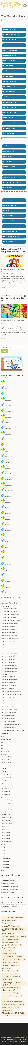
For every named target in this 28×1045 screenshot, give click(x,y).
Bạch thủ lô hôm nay (8, 933)
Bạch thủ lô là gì (21, 936)
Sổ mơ (6, 592)
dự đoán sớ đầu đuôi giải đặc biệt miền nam (13, 730)
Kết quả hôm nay (5, 751)
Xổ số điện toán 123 (8, 462)
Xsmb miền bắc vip (5, 647)
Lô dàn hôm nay (6, 993)
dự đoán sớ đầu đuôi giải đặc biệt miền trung (13, 694)
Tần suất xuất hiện (8, 541)
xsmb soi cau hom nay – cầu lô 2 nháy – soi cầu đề (12, 5)
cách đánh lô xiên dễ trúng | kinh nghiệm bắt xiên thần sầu (13, 298)
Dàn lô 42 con (14, 974)
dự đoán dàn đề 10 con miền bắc (10, 635)
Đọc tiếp (3, 287)
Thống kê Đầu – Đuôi (8, 530)
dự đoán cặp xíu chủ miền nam (9, 709)
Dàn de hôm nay (15, 965)
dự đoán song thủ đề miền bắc (9, 665)
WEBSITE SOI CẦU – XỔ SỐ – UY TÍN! (10, 603)
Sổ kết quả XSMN (8, 411)
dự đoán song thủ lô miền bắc (9, 671)
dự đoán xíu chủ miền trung (8, 700)
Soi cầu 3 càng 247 (5, 998)
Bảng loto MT (5, 847)
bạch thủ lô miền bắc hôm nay (10, 939)
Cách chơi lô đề (5, 733)
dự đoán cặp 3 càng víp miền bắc (10, 623)
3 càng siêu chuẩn (7, 923)
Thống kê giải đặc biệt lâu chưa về (13, 1014)
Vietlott (3, 765)
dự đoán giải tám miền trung (9, 685)
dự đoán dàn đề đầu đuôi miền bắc (10, 638)
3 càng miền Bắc (19, 917)
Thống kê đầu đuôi (8, 496)
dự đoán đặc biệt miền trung (9, 682)
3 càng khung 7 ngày (7, 917)
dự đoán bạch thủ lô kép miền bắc (10, 614)
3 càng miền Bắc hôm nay (9, 920)
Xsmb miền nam (5, 703)
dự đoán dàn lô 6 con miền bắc (9, 650)
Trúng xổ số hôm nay (6, 739)
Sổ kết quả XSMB (8, 405)
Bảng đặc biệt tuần (7, 951)
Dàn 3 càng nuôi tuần (19, 959)
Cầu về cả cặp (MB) (8, 485)
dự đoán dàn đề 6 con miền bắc (9, 629)
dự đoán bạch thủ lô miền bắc (9, 617)
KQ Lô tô (3, 844)
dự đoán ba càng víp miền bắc (9, 608)
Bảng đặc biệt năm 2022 (9, 948)
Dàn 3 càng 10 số (6, 959)
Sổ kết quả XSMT (8, 417)
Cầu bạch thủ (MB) (8, 473)
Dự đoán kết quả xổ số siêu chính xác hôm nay (11, 987)
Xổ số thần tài (7, 468)
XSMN (6, 388)
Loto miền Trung (8, 564)
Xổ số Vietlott (5, 780)
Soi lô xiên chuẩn (20, 1004)
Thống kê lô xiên (8, 507)
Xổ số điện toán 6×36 (7, 794)
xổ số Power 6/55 (8, 434)
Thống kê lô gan (7, 502)
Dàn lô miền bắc (6, 976)
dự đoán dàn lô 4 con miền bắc (9, 644)
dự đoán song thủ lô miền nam (9, 727)
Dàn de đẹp (5, 974)
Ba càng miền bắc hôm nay (12, 929)
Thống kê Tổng (7, 536)
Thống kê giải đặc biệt (7, 1010)
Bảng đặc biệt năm (16, 945)
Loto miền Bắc (7, 553)
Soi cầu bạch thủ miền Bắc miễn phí (12, 1001)
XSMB (2, 742)
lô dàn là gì (15, 993)
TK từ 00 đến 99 (7, 547)
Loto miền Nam (7, 558)
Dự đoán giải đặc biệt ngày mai (11, 983)
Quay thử (3, 856)
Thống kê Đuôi (7, 524)
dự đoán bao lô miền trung (8, 676)
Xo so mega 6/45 (8, 428)
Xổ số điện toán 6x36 (8, 456)
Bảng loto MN (5, 850)
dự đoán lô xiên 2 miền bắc (8, 656)
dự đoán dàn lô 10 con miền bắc (10, 641)
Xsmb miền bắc (5, 606)
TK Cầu (3, 797)
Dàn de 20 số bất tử (13, 962)
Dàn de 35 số (5, 965)
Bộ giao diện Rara (7, 1041)
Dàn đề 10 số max (7, 979)
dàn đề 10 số (16, 976)
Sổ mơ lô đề (4, 736)
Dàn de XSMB (6, 968)
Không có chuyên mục (11, 990)
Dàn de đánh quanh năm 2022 (10, 971)
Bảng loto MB (5, 853)
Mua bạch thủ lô (17, 996)
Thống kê (4, 783)
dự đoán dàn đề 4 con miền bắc (9, 626)
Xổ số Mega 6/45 (6, 777)
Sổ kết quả (3, 754)
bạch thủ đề (5, 945)
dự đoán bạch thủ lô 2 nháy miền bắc (11, 620)
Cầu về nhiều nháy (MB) (9, 490)
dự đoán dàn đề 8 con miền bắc (9, 632)
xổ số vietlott (7, 422)
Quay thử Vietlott (8, 587)
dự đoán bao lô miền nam (8, 706)
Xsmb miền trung (5, 674)
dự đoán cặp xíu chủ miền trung (10, 679)
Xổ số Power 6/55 (6, 774)
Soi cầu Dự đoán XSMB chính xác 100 (8, 1004)
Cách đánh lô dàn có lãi (8, 956)
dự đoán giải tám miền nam (8, 718)
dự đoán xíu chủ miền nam (8, 715)
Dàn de (4, 962)
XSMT (6, 394)
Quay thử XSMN (8, 575)
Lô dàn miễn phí (6, 996)
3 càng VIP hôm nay (11, 926)
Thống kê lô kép (8, 513)
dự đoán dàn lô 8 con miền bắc (9, 653)
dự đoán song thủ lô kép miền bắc (10, 668)
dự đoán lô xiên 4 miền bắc (8, 662)
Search (4, 351)
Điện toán (3, 786)
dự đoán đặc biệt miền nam (9, 712)
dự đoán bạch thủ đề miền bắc (9, 611)
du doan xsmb (20, 956)
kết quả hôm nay (8, 400)
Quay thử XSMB (7, 570)
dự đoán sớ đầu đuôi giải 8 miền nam (11, 724)
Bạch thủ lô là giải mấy (8, 936)
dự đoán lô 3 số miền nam (8, 721)
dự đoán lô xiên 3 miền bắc (8, 659)
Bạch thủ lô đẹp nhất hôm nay (10, 942)
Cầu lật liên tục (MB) (8, 479)
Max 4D (6, 445)
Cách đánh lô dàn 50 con (9, 953)
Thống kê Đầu (7, 519)
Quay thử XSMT (8, 581)
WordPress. (24, 1041)
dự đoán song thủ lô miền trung (9, 697)
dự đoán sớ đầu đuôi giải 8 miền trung (11, 691)
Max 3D (6, 439)
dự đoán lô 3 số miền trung (8, 688)
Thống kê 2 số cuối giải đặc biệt (10, 1007)
